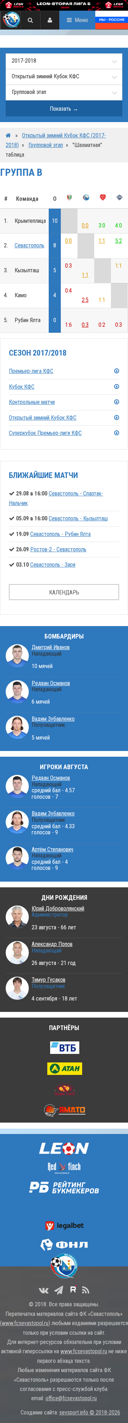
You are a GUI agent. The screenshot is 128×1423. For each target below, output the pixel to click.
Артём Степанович (52, 849)
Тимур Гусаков (48, 979)
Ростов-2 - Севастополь (58, 549)
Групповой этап (45, 145)
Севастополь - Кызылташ (78, 518)
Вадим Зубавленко (53, 718)
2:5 (85, 299)
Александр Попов (52, 944)
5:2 (118, 240)
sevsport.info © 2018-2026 (89, 1412)
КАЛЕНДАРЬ (64, 592)
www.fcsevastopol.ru (25, 1323)
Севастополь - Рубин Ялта (60, 534)
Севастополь (29, 245)
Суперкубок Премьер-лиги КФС (45, 433)
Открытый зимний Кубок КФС (42, 417)
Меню (81, 20)
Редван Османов (51, 683)
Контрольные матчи (32, 402)
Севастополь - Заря (52, 564)
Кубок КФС (21, 386)
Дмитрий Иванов (51, 647)
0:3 (85, 324)
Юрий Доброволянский (58, 908)
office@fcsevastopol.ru (71, 1398)
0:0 (85, 225)
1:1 (101, 240)
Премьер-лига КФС (31, 371)
